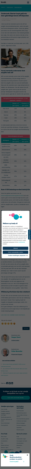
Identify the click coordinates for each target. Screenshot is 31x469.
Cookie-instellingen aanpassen (17, 255)
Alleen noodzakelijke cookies (15, 252)
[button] (29, 234)
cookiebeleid (21, 242)
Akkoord (15, 248)
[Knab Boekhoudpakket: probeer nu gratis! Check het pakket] (2, 455)
